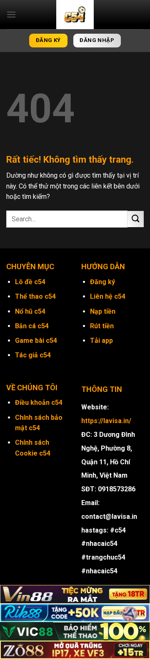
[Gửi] (136, 219)
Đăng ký (102, 282)
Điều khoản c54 (38, 402)
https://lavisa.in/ (106, 421)
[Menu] (11, 14)
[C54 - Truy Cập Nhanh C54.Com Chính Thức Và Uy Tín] (75, 14)
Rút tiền (102, 326)
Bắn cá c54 (32, 326)
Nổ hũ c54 (30, 311)
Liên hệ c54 (107, 296)
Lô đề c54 (30, 282)
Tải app (101, 340)
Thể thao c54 (35, 296)
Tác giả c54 (33, 355)
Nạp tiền (102, 311)
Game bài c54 (36, 340)
